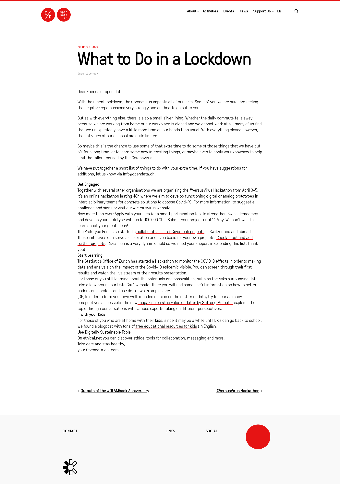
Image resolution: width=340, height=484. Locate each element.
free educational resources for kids (166, 326)
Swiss (231, 213)
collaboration (173, 337)
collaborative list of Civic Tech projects (170, 231)
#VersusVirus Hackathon (237, 390)
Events (228, 10)
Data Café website (132, 284)
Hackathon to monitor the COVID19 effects (191, 261)
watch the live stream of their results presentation (142, 272)
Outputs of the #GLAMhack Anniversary (115, 390)
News (243, 10)
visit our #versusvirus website (144, 207)
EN (279, 10)
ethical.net (92, 337)
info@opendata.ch (138, 173)
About (191, 10)
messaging (196, 337)
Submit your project (185, 219)
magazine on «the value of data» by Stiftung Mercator (185, 302)
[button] (296, 11)
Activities (210, 10)
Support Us (262, 10)
